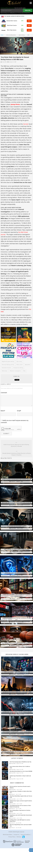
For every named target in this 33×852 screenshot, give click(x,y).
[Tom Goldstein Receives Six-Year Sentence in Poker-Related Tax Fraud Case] (5, 807)
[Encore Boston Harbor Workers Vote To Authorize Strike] (17, 676)
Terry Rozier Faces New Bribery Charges (16, 526)
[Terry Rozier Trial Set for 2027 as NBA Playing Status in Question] (16, 485)
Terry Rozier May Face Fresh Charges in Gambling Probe (16, 549)
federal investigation (15, 370)
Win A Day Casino (11, 30)
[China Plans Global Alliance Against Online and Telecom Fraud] (5, 797)
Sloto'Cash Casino (12, 25)
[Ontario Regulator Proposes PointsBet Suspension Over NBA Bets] (16, 602)
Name (3, 411)
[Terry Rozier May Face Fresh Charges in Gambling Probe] (16, 532)
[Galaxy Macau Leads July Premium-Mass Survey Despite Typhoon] (5, 816)
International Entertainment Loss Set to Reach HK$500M (17, 711)
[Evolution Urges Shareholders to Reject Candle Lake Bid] (17, 716)
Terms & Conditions (25, 834)
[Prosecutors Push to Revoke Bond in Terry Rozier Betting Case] (16, 462)
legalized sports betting (8, 361)
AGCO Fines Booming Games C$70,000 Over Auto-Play (17, 672)
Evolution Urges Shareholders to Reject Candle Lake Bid (17, 731)
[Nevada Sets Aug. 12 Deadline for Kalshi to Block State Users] (5, 793)
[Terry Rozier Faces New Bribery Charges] (16, 508)
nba (25, 370)
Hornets (25, 124)
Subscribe (27, 10)
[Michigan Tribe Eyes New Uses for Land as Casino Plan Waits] (17, 736)
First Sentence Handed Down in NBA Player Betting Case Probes (16, 643)
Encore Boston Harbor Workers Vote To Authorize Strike (17, 692)
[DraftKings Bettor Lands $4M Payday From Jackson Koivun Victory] (5, 821)
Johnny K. (13, 481)
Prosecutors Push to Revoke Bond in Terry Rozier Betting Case (16, 479)
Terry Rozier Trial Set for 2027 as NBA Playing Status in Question (16, 502)
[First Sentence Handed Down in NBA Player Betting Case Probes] (16, 625)
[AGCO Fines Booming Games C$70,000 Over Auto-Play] (17, 656)
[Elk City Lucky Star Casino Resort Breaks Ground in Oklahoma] (5, 788)
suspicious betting (18, 367)
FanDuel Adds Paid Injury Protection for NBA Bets (16, 573)
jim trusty (19, 361)
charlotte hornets (6, 367)
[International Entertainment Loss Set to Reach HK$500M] (17, 696)
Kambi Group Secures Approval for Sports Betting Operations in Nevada (16, 445)
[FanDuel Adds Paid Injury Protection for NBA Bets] (16, 555)
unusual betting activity (8, 364)
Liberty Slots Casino (11, 20)
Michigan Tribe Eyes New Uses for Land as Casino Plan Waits (17, 751)
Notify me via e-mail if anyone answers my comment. (14, 421)
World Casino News (7, 834)
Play (29, 21)
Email (19, 411)
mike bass (4, 370)
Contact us (16, 834)
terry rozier (20, 364)
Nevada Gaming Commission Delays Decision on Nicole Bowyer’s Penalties (17, 454)
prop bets (28, 364)
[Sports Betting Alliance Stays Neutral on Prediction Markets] (5, 812)
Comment (4, 392)
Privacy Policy (11, 836)
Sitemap (19, 836)
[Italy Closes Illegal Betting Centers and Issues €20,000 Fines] (5, 826)
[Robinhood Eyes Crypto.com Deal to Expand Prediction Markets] (5, 802)
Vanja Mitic (4, 61)
